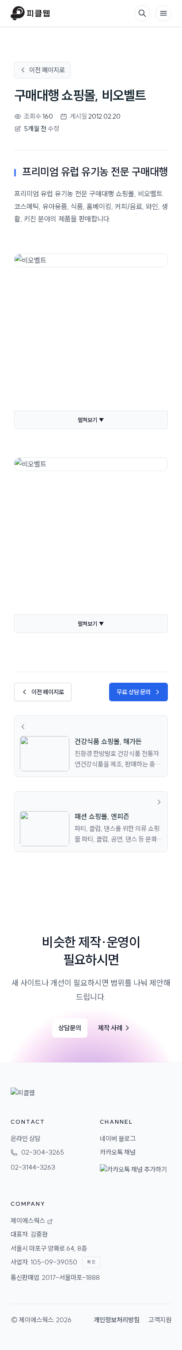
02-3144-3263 (33, 1167)
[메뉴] (163, 13)
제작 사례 (114, 1028)
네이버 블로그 (118, 1138)
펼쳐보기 (91, 419)
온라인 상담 (26, 1138)
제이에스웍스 (36, 1320)
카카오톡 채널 (118, 1152)
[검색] (142, 13)
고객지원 (159, 1320)
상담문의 (69, 1028)
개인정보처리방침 (117, 1320)
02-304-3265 (42, 1152)
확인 (91, 1262)
